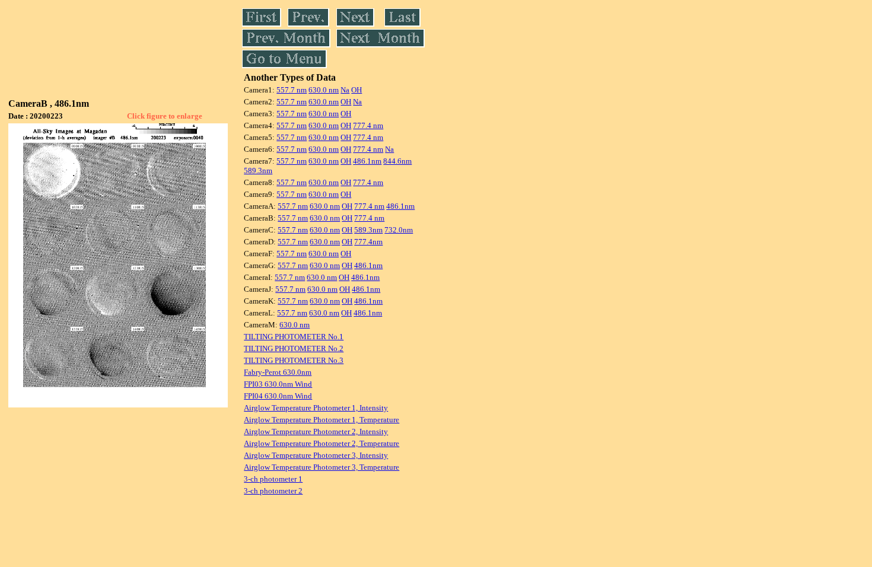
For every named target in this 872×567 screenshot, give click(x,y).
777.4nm (368, 241)
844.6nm (397, 161)
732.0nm (398, 229)
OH (356, 89)
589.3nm (258, 170)
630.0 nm (323, 89)
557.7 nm (291, 89)
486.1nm (367, 161)
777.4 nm (368, 125)
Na (344, 89)
